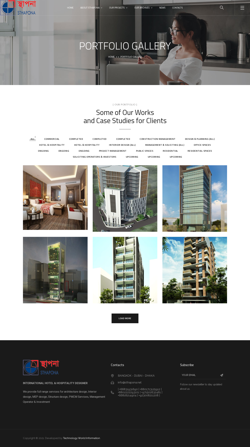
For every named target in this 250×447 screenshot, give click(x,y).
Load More (125, 318)
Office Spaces (202, 145)
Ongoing (43, 151)
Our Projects (117, 7)
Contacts (177, 7)
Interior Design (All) (122, 145)
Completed (76, 139)
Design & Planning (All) (200, 139)
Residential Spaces (200, 151)
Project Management (113, 151)
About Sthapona (89, 7)
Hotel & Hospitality (52, 145)
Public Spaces (144, 151)
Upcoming (132, 156)
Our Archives (142, 7)
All (33, 139)
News (162, 7)
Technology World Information (81, 438)
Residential (170, 151)
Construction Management (158, 139)
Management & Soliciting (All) (164, 145)
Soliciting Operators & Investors (94, 156)
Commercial (52, 139)
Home (70, 7)
